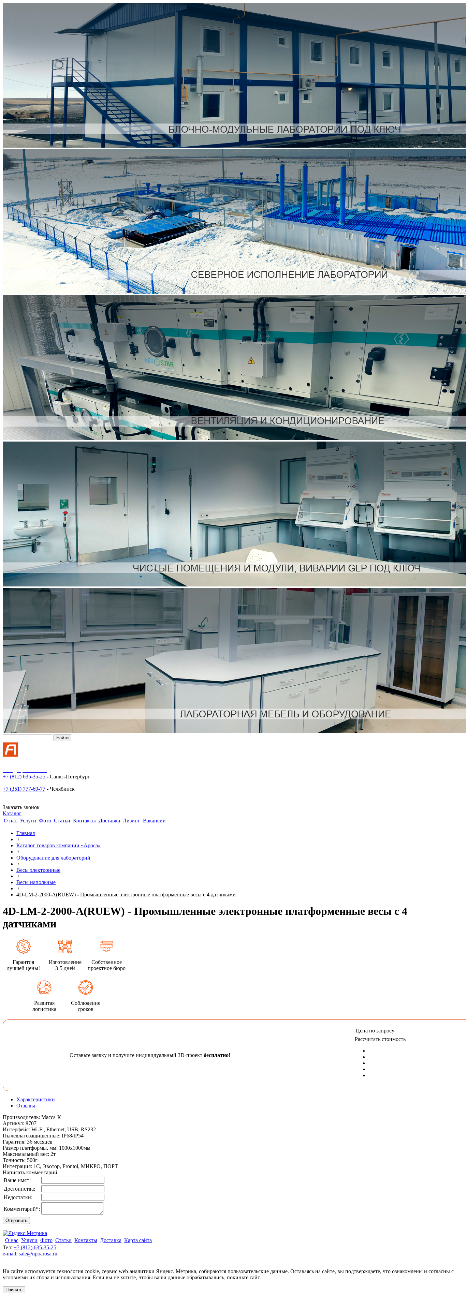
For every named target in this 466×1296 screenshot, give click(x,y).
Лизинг (131, 820)
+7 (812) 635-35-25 (24, 776)
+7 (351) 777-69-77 (24, 789)
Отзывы (25, 1105)
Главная (25, 833)
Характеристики (35, 1099)
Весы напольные (36, 882)
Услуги (28, 820)
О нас (10, 820)
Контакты (84, 820)
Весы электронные (38, 870)
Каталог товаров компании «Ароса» (58, 845)
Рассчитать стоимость (380, 1039)
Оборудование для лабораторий (53, 858)
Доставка (109, 820)
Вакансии (154, 820)
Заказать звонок (21, 807)
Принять (14, 1289)
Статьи (62, 820)
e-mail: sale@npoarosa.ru (30, 1253)
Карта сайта (138, 1240)
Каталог (12, 813)
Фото (45, 820)
